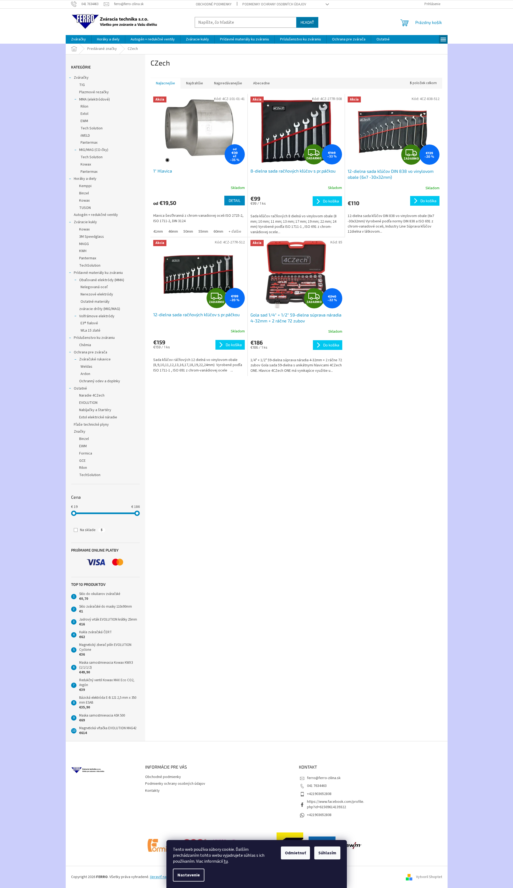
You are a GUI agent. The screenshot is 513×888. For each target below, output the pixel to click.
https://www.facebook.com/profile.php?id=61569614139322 (335, 804)
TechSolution (89, 265)
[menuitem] (78, 39)
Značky (79, 431)
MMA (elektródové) (94, 99)
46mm (173, 231)
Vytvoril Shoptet (429, 877)
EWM (84, 121)
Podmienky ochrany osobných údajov (274, 4)
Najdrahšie (194, 83)
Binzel (84, 193)
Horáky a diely (85, 178)
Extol (84, 113)
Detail (234, 200)
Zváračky (81, 77)
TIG (82, 85)
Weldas (86, 366)
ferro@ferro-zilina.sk (324, 778)
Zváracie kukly (85, 222)
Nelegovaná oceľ (94, 287)
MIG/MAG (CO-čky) (93, 150)
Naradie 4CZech (91, 395)
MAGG (84, 244)
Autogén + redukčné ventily (96, 215)
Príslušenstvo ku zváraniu (94, 337)
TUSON (85, 208)
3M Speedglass (91, 236)
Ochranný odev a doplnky (99, 381)
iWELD (85, 135)
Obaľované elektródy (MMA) (101, 280)
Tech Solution (92, 128)
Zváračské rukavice (95, 359)
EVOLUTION (88, 402)
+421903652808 (319, 794)
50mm (188, 231)
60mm (218, 231)
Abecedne (261, 83)
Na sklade (91, 530)
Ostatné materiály (95, 301)
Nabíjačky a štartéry (95, 410)
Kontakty (152, 790)
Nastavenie (188, 875)
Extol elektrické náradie (98, 417)
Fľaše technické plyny (91, 424)
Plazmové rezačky (94, 92)
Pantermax (89, 142)
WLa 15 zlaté (90, 330)
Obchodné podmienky (214, 4)
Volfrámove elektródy (96, 316)
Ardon (85, 374)
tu (226, 861)
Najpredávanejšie (228, 83)
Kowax (86, 164)
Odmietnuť (295, 853)
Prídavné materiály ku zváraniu (98, 273)
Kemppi (85, 186)
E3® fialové (89, 323)
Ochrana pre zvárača (90, 352)
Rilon (84, 106)
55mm (203, 231)
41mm (158, 231)
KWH (82, 251)
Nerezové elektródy (97, 294)
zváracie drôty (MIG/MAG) (99, 309)
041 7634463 (317, 786)
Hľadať (307, 22)
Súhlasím (327, 853)
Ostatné (80, 388)
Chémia (85, 345)
